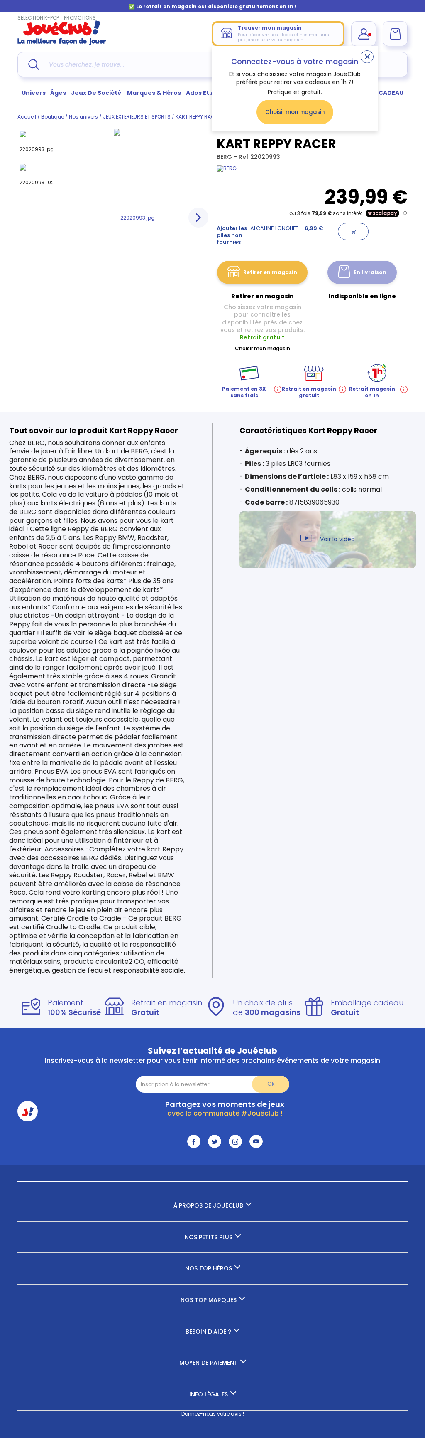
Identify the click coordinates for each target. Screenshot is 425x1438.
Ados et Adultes (210, 93)
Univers (34, 93)
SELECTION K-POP (38, 17)
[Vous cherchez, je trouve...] (33, 64)
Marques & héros (154, 93)
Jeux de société (96, 93)
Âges (58, 93)
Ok (270, 1083)
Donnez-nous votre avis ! (212, 1413)
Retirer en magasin (270, 272)
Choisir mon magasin (295, 112)
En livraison (370, 272)
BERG (225, 157)
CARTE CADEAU (380, 93)
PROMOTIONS (80, 17)
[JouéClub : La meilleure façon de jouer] (61, 43)
